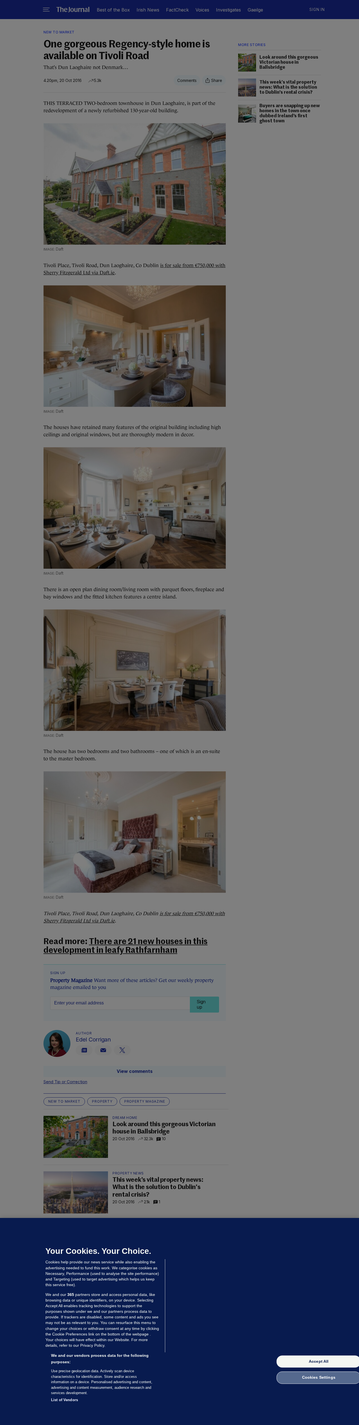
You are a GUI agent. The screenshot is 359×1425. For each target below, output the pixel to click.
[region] (179, 1321)
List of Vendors (64, 1400)
